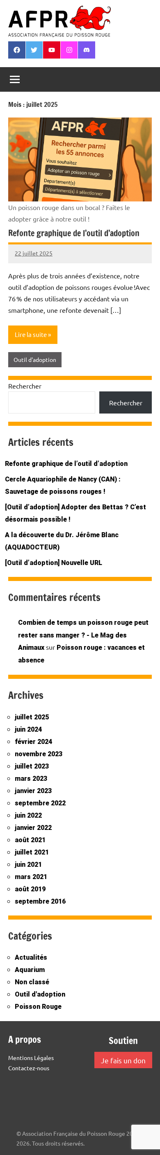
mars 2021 (31, 877)
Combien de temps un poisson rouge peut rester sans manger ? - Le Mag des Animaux (83, 635)
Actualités (31, 957)
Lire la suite (31, 334)
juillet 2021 (32, 852)
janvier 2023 (33, 791)
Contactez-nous (28, 1067)
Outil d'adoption (35, 359)
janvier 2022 (33, 828)
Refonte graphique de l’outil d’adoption (73, 233)
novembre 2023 (38, 754)
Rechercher (24, 386)
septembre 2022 (40, 803)
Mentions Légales (31, 1057)
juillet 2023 (32, 766)
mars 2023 (31, 778)
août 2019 (30, 889)
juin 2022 (28, 815)
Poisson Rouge (38, 1006)
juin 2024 (28, 729)
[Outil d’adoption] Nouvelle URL (53, 563)
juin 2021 (28, 864)
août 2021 (30, 840)
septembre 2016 (40, 901)
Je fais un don (123, 1060)
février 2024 (33, 742)
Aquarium (30, 970)
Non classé (32, 982)
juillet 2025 (32, 717)
